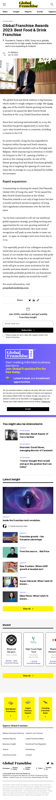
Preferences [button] (45, 402)
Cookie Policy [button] (38, 399)
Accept (28, 409)
